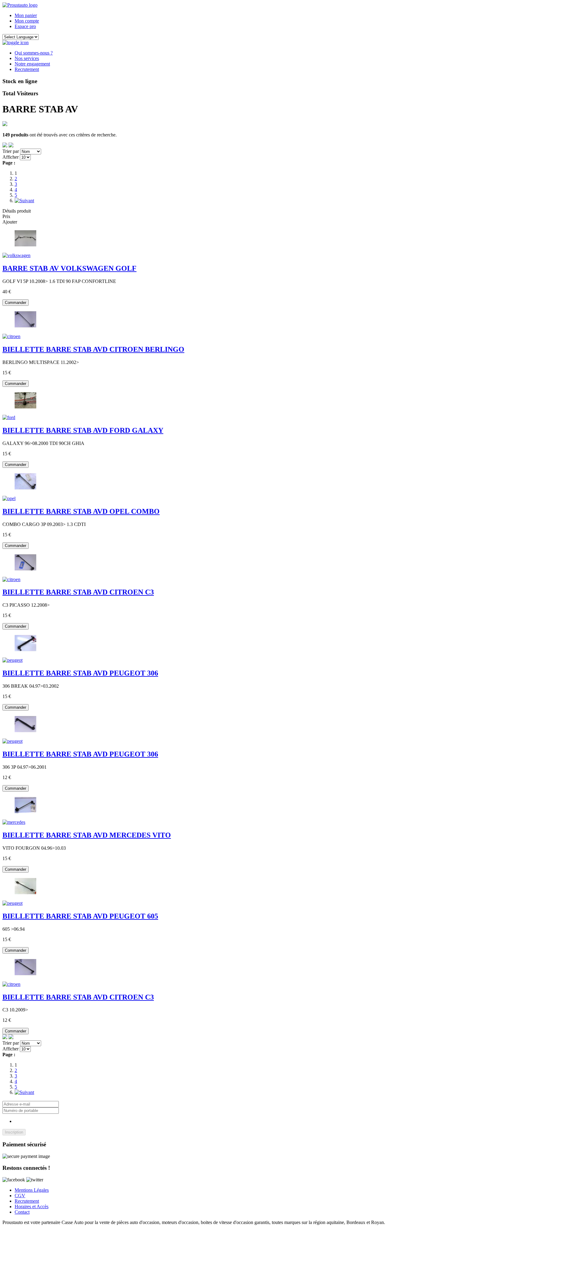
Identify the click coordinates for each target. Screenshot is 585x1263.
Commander (15, 302)
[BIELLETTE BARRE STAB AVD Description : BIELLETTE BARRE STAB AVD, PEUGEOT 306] (12, 660)
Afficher (10, 157)
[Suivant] (24, 200)
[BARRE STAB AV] (25, 245)
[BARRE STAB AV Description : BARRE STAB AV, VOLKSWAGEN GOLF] (16, 255)
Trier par (10, 151)
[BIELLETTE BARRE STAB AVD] (25, 326)
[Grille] (11, 145)
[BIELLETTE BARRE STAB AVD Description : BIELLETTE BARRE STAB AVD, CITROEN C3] (11, 579)
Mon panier (26, 15)
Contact (22, 1212)
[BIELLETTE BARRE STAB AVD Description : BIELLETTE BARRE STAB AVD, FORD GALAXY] (8, 417)
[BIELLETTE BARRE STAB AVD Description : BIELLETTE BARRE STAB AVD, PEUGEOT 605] (12, 903)
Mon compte (27, 20)
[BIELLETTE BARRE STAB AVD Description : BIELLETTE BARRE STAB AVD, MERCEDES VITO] (13, 822)
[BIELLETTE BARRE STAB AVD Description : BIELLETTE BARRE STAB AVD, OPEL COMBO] (9, 498)
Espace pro (25, 26)
